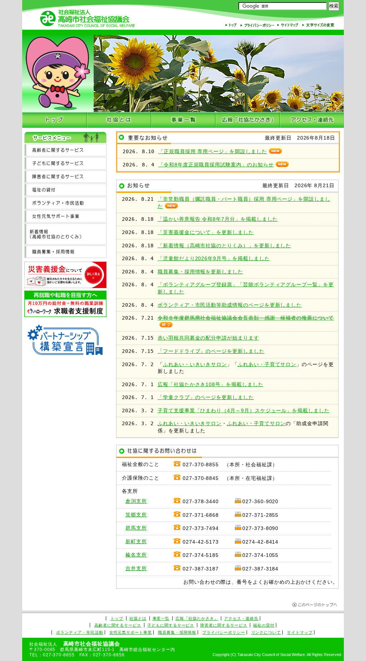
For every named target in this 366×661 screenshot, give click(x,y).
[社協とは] (119, 120)
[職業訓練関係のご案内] (65, 305)
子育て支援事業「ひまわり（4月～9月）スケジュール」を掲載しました (244, 410)
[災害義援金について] (65, 276)
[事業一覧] (183, 120)
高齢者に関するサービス (117, 625)
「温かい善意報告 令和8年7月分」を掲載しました (218, 219)
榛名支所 (136, 555)
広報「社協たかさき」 (196, 618)
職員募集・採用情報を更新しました (200, 271)
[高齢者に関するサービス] (65, 150)
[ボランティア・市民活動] (65, 203)
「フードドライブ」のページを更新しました (211, 351)
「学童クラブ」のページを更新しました (206, 397)
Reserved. (333, 654)
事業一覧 (161, 618)
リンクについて (266, 632)
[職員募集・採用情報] (65, 252)
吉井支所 (136, 568)
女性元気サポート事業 (130, 632)
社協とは (138, 618)
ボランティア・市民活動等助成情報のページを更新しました (230, 305)
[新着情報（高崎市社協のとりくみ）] (65, 234)
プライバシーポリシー (223, 632)
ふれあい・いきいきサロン (195, 364)
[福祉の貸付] (65, 190)
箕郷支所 (136, 514)
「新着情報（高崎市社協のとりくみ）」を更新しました (224, 245)
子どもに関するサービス (170, 625)
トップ (116, 618)
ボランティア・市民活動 (79, 632)
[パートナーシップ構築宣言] (65, 342)
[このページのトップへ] (315, 605)
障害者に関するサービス (223, 625)
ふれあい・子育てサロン (267, 364)
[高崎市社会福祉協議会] (87, 19)
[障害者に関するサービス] (65, 176)
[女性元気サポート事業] (65, 216)
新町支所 (136, 541)
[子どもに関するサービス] (65, 163)
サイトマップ (300, 632)
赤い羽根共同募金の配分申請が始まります (208, 338)
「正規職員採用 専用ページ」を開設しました (212, 151)
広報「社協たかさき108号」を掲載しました (210, 384)
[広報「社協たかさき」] (248, 120)
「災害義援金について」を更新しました (206, 232)
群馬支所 (136, 528)
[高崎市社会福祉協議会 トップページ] (54, 120)
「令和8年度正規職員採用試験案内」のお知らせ (216, 164)
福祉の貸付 (263, 625)
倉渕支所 (136, 501)
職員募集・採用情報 (177, 632)
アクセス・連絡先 (241, 618)
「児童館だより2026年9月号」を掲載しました (213, 258)
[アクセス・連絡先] (312, 120)
